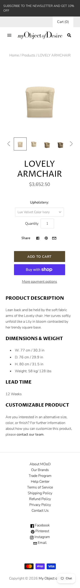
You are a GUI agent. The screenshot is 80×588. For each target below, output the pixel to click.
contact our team (30, 434)
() (63, 21)
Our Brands (40, 469)
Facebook (42, 525)
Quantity (31, 223)
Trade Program (40, 475)
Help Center (40, 481)
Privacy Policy (40, 504)
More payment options (39, 281)
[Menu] (9, 35)
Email (42, 542)
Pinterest (41, 531)
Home (14, 55)
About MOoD (40, 464)
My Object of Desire (54, 578)
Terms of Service (40, 487)
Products (28, 55)
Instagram (42, 536)
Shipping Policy (40, 493)
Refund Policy (40, 499)
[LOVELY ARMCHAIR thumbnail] (20, 143)
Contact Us (40, 510)
